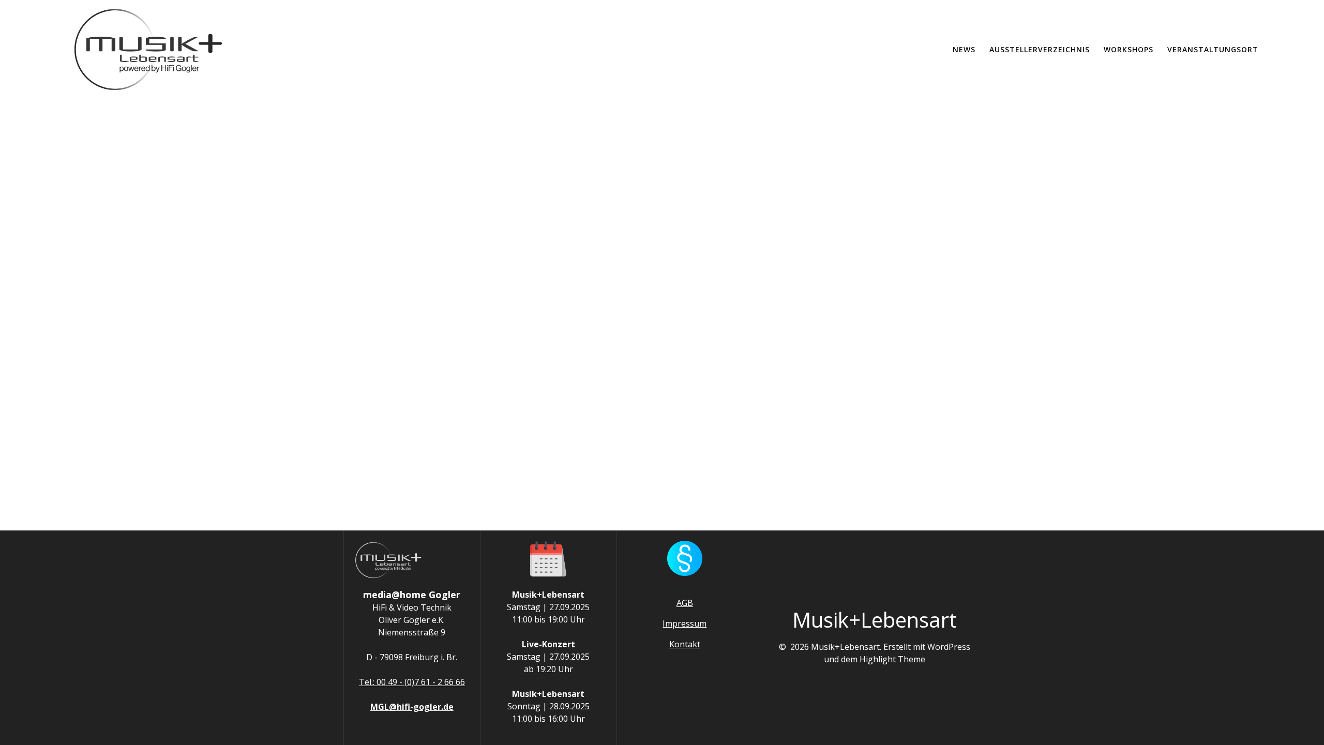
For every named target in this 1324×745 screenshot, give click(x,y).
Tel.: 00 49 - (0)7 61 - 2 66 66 (412, 682)
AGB (684, 603)
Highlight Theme (892, 659)
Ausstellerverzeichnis (1039, 49)
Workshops (1128, 49)
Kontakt (684, 644)
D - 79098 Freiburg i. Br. (411, 657)
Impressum (684, 623)
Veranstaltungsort (1212, 49)
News (964, 49)
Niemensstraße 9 (411, 632)
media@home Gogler (411, 594)
